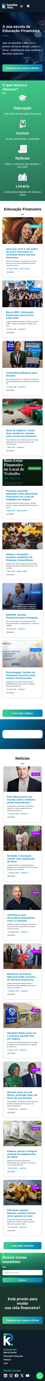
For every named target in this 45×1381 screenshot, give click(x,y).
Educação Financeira (13, 1356)
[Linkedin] (5, 1375)
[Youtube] (27, 1375)
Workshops (35, 290)
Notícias (36, 774)
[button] (21, 6)
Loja (6, 1363)
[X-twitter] (22, 1375)
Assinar (22, 1280)
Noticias (7, 1360)
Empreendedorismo (32, 408)
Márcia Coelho (24, 269)
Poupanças (35, 226)
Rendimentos (35, 532)
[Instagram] (11, 1375)
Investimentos (34, 468)
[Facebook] (16, 1375)
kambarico (22, 329)
